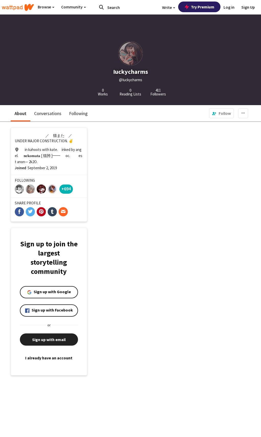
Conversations (47, 113)
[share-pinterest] (41, 211)
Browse (45, 6)
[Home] (18, 7)
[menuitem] (221, 113)
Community (72, 6)
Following (78, 113)
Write (167, 7)
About (21, 113)
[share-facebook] (19, 211)
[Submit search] (101, 7)
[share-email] (63, 211)
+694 (66, 189)
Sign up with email (49, 339)
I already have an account (48, 357)
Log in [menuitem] (229, 7)
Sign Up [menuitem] (248, 7)
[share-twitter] (30, 211)
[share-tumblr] (52, 211)
